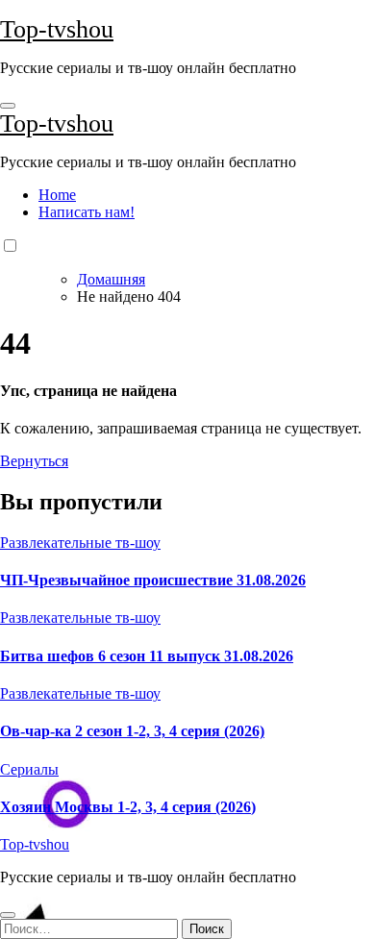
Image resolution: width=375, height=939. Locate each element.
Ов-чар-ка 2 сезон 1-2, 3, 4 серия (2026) (132, 731)
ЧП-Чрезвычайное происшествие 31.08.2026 (153, 580)
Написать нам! (86, 212)
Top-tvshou (56, 29)
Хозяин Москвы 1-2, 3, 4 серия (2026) (128, 807)
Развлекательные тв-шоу (80, 542)
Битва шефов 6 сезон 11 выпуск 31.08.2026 (146, 656)
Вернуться (34, 461)
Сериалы (29, 769)
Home (57, 194)
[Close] (7, 915)
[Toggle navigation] (7, 106)
